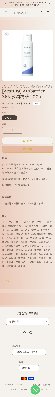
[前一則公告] (5, 4)
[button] (6, 12)
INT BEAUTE (17, 385)
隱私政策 (14, 389)
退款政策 (46, 385)
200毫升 (9, 118)
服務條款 (24, 389)
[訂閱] (45, 321)
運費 (11, 108)
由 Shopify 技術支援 (32, 385)
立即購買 (27, 149)
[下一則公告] (49, 4)
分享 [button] (7, 281)
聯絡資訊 (43, 389)
